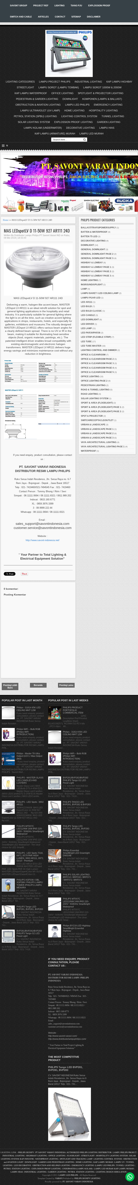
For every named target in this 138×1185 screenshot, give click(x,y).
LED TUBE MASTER (91, 346)
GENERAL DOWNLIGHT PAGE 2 (97, 254)
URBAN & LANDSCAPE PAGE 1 (97, 429)
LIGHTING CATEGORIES (20, 81)
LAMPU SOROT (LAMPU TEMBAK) (58, 87)
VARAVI (59, 1178)
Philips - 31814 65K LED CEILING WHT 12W (29, 708)
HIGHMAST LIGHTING (36, 1156)
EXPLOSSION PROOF (99, 5)
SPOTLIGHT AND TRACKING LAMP (76, 1159)
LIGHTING (59, 5)
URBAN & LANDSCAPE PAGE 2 (97, 433)
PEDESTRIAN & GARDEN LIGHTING (37, 99)
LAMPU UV (119, 1162)
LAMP (84, 289)
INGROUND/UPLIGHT (92, 284)
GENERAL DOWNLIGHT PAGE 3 (97, 258)
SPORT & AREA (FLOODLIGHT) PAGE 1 (101, 407)
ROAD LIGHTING (89, 394)
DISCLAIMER (93, 16)
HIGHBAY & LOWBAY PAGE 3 (96, 275)
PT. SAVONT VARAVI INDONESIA (78, 1181)
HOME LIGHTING (74, 110)
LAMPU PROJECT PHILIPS (54, 81)
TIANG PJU (76, 5)
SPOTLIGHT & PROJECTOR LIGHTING (100, 93)
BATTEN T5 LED (89, 236)
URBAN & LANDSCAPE (93, 424)
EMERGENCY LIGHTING (108, 104)
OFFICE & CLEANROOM (93, 354)
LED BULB (86, 306)
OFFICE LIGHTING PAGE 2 (94, 381)
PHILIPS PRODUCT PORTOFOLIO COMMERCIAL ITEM (73, 710)
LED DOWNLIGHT (90, 319)
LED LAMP (86, 328)
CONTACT (60, 16)
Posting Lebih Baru (10, 686)
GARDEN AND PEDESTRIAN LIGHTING (56, 1162)
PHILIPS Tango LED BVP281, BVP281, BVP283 (30, 908)
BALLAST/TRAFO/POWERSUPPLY (98, 227)
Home (5, 220)
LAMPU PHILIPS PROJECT (125, 1152)
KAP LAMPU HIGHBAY (119, 81)
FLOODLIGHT (73, 1156)
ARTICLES (43, 16)
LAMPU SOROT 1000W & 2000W (102, 87)
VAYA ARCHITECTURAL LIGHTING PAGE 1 (103, 446)
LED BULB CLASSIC (91, 311)
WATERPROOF (88, 451)
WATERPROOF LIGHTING (46, 1159)
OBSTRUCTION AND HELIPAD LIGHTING (51, 1165)
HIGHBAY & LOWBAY (92, 262)
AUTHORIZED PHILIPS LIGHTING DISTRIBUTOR (89, 1152)
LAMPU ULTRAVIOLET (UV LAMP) (40, 110)
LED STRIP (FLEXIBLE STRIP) (96, 337)
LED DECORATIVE (22, 1165)
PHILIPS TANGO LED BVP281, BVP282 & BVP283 (77, 803)
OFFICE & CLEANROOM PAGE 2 (97, 359)
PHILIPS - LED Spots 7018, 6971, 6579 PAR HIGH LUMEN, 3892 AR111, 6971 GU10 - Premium (30, 857)
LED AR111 (86, 302)
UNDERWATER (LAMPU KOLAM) (77, 1169)
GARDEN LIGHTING (108, 122)
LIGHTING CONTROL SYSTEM (79, 116)
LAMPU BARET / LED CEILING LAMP (99, 293)
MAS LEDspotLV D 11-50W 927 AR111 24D (37, 230)
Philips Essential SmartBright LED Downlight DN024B (76, 853)
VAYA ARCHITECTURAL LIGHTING (98, 442)
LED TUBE (86, 341)
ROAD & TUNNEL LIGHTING (95, 389)
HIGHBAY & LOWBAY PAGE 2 (96, 271)
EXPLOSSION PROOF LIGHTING (73, 122)
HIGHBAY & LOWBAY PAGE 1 (96, 267)
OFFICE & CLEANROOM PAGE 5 (97, 372)
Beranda (38, 685)
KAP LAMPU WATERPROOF (31, 93)
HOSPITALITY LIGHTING (103, 110)
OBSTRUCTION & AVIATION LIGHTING (38, 104)
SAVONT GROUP (18, 5)
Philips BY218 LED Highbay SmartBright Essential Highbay (76, 928)
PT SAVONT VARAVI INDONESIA (50, 1152)
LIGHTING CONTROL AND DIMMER (99, 350)
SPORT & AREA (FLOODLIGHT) (97, 403)
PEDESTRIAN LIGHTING (93, 385)
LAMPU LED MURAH (91, 133)
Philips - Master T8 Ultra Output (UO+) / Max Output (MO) (29, 756)
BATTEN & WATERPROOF (94, 232)
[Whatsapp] (129, 1176)
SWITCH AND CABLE (21, 16)
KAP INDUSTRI (27, 1159)
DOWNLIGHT (70, 99)
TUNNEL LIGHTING (113, 116)
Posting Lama (66, 685)
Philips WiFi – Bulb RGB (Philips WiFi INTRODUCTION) (28, 732)
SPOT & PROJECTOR (92, 416)
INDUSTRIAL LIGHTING (88, 81)
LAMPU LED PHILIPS (77, 104)
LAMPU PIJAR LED (90, 297)
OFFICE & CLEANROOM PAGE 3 (97, 363)
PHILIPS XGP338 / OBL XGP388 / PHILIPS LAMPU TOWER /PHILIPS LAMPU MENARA (30, 884)
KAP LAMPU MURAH (103, 1162)
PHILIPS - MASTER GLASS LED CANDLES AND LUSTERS (30, 780)
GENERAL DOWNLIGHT (93, 249)
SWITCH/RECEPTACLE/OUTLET (97, 420)
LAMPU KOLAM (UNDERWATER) (43, 127)
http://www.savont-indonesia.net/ (42, 540)
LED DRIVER (87, 324)
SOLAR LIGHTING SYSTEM (34, 122)
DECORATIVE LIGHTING (80, 127)
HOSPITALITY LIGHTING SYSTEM (112, 1156)
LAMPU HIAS (106, 127)
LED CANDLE (88, 315)
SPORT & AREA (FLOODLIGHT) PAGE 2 (101, 411)
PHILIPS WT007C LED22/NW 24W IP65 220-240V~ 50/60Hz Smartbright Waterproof (76, 903)
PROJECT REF (40, 5)
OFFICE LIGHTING (62, 93)
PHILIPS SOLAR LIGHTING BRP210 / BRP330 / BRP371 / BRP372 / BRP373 (77, 877)
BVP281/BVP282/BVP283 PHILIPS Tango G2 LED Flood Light (29, 933)
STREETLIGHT (25, 87)
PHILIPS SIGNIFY (26, 1152)
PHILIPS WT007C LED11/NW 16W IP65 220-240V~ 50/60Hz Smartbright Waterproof (30, 830)
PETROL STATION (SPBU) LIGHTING (35, 116)
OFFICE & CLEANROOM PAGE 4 (97, 368)
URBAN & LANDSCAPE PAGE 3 (97, 438)
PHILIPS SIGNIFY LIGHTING (87, 1178)
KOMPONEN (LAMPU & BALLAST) (102, 99)
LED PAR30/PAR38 (90, 332)
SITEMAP (76, 16)
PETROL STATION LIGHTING (17, 1169)
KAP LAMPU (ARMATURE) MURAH (55, 133)
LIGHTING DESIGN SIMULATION (111, 1172)
